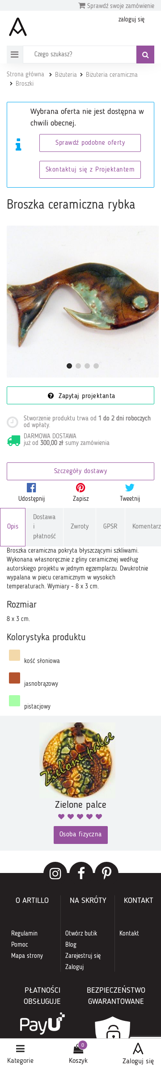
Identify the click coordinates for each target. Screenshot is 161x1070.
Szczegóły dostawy (80, 471)
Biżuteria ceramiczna (112, 75)
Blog (70, 945)
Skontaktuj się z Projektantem (90, 170)
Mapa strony (27, 956)
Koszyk (78, 1061)
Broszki (25, 84)
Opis (12, 527)
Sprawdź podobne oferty (90, 143)
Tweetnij (130, 499)
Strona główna (25, 74)
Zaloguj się (138, 1061)
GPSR (110, 527)
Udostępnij (31, 499)
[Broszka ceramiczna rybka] (83, 302)
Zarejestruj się (83, 956)
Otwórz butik (81, 934)
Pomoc (19, 945)
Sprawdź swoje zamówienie (119, 6)
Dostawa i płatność (44, 527)
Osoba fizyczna (80, 834)
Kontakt (129, 934)
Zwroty (80, 527)
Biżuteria (66, 75)
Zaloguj (74, 967)
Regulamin (24, 934)
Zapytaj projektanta (85, 396)
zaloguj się (131, 20)
